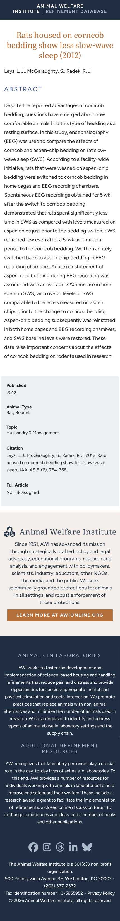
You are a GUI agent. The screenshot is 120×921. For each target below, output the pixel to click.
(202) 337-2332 (60, 886)
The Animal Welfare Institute (37, 864)
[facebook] (33, 849)
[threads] (60, 849)
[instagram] (47, 849)
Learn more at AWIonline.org (60, 615)
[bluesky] (87, 849)
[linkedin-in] (73, 849)
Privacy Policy (101, 893)
